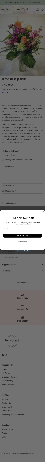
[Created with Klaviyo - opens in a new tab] (22, 251)
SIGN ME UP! (22, 236)
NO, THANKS (22, 241)
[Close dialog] (43, 212)
